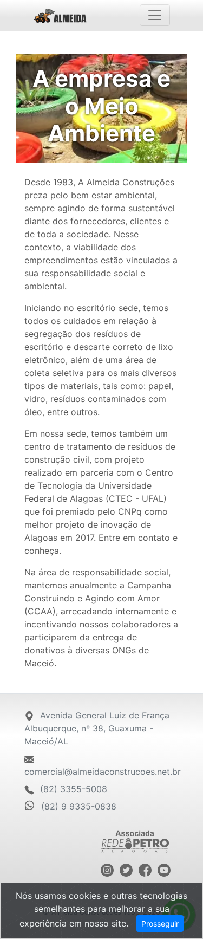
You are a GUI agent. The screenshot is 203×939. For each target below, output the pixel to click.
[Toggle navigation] (155, 15)
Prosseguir (160, 923)
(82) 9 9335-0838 (78, 806)
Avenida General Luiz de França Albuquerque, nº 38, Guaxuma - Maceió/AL (96, 728)
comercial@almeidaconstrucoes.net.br (102, 771)
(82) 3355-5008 (72, 788)
